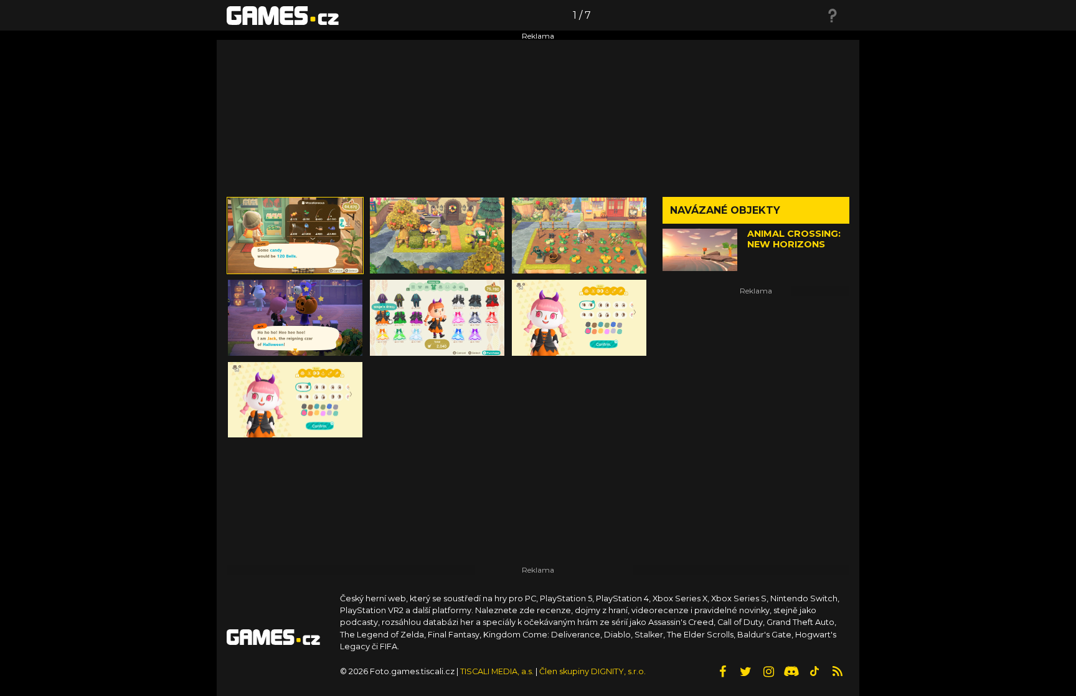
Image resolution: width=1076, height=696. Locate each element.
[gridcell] (295, 235)
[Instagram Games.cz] (768, 671)
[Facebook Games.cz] (722, 671)
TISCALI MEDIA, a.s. (497, 671)
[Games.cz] (283, 14)
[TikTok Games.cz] (814, 671)
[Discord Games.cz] (791, 671)
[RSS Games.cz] (837, 671)
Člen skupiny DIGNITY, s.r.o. (592, 671)
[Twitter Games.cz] (745, 671)
